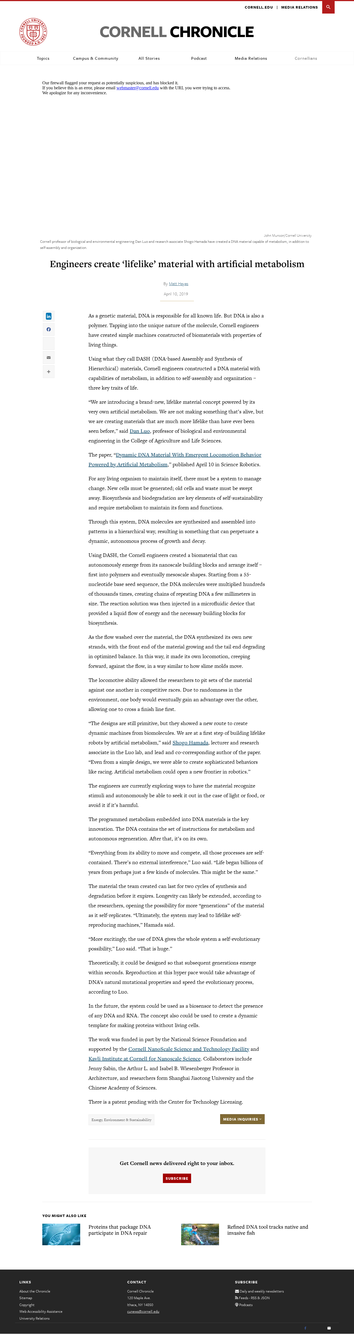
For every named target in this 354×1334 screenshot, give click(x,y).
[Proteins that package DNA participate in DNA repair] (61, 1234)
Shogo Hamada (190, 742)
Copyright (27, 1304)
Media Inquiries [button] (241, 1119)
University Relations (34, 1318)
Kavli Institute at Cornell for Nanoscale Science (144, 1058)
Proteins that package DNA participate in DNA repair (119, 1229)
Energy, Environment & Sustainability (121, 1119)
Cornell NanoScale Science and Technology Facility (188, 1048)
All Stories (149, 58)
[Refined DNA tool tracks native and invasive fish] (200, 1234)
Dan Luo (140, 430)
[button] (328, 7)
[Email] (329, 1328)
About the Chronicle (34, 1291)
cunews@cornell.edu (143, 1311)
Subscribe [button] (177, 1178)
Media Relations (299, 7)
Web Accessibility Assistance (41, 1311)
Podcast (199, 58)
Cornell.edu (259, 7)
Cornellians (306, 58)
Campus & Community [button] (95, 58)
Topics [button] (43, 58)
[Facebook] (305, 1328)
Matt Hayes (178, 283)
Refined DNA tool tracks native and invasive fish (267, 1229)
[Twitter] (317, 1328)
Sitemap (25, 1298)
